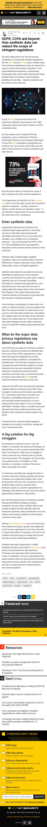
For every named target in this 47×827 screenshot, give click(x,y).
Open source (12, 787)
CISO (12, 578)
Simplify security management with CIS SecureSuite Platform (21, 663)
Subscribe (39, 797)
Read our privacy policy (15, 817)
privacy (18, 586)
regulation (27, 586)
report (11, 119)
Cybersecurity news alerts (19, 768)
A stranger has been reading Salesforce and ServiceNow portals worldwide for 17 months (23, 721)
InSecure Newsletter (17, 760)
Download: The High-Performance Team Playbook (19, 632)
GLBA (27, 377)
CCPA (23, 62)
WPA (14, 143)
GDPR (10, 62)
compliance (21, 578)
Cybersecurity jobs (15, 777)
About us (28, 817)
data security (36, 547)
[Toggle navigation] (44, 13)
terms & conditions (37, 802)
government (7, 586)
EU (31, 582)
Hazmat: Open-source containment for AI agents (20, 616)
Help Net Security (33, 812)
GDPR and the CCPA (17, 524)
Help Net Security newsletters (19, 2)
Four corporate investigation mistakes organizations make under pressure (20, 712)
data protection (9, 582)
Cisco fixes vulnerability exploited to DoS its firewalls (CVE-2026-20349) (23, 704)
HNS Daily (11, 745)
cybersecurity (34, 578)
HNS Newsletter (14, 752)
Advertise (36, 817)
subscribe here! (34, 7)
